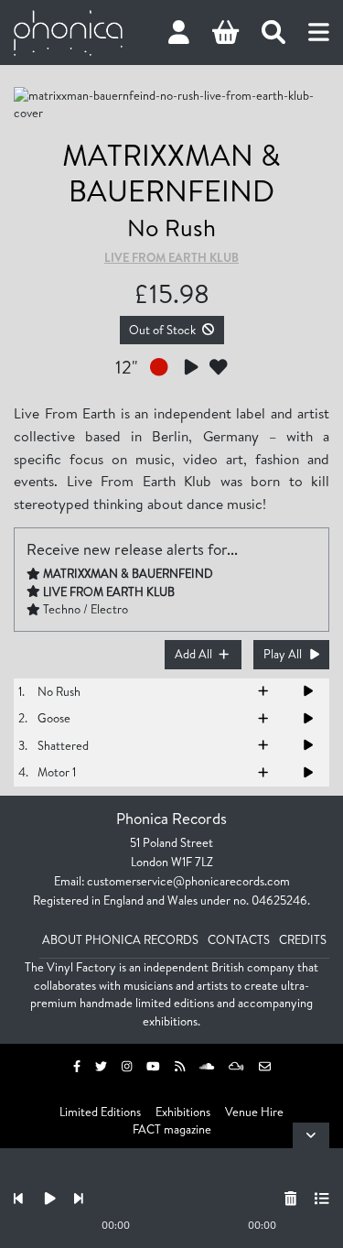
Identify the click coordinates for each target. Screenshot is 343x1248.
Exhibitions (182, 1111)
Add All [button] (193, 654)
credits (303, 939)
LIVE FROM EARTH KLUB (171, 257)
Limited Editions (100, 1111)
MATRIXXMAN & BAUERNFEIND (171, 172)
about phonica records (120, 939)
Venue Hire (254, 1111)
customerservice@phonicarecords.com (188, 881)
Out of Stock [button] (162, 329)
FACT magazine (172, 1129)
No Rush (171, 227)
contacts (239, 939)
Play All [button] (282, 654)
